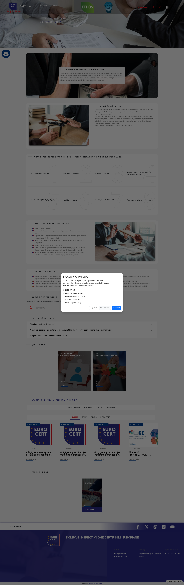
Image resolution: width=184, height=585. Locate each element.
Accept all (116, 308)
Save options (105, 308)
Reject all (94, 308)
